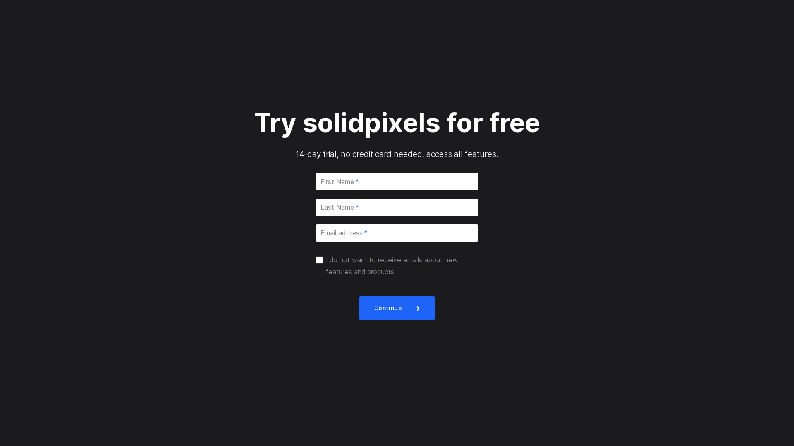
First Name (339, 182)
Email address (344, 233)
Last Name (339, 207)
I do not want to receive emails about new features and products (392, 266)
